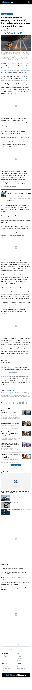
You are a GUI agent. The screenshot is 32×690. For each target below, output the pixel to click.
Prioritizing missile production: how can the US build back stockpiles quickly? (19, 496)
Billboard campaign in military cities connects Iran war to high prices (15, 578)
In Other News (5, 408)
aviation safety (23, 78)
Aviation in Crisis (5, 362)
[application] (16, 481)
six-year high (13, 372)
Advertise (4, 665)
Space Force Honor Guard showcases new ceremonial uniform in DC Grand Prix (15, 573)
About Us (19, 666)
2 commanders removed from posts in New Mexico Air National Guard (15, 588)
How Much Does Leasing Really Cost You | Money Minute (20, 510)
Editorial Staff (5, 670)
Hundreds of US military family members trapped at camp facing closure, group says (15, 583)
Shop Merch (19, 660)
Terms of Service (5, 656)
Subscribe (19, 655)
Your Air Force (7, 14)
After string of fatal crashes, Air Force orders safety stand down (19, 194)
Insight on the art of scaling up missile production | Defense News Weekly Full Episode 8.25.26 (15, 491)
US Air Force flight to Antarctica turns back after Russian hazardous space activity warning (14, 567)
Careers (18, 665)
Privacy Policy (5, 655)
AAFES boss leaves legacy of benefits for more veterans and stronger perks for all (9, 412)
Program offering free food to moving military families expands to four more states (10, 444)
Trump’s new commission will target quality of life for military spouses (10, 422)
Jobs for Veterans (21, 668)
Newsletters (19, 656)
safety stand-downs (17, 63)
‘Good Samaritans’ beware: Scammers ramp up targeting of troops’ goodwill (9, 433)
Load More (16, 465)
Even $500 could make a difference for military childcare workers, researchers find (10, 455)
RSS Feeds (19, 658)
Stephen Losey (6, 29)
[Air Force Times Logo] (9, 2)
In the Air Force (5, 376)
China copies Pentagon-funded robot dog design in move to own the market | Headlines (20, 503)
